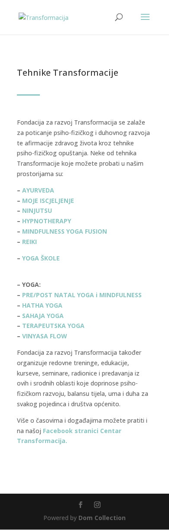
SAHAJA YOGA (43, 316)
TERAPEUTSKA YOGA (53, 325)
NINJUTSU (37, 210)
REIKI (30, 242)
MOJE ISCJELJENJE (48, 200)
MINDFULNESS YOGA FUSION (64, 231)
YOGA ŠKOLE (41, 258)
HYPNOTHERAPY (46, 221)
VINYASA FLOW (44, 336)
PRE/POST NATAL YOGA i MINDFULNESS (82, 295)
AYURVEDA (38, 190)
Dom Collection (102, 518)
